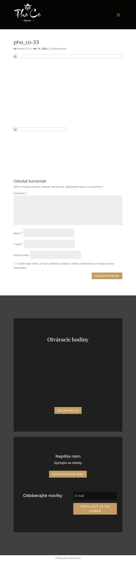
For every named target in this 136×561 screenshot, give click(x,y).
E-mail (18, 244)
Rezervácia (68, 410)
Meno (18, 233)
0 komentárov (58, 48)
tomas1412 (23, 48)
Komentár (20, 193)
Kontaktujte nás (68, 474)
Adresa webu (21, 255)
